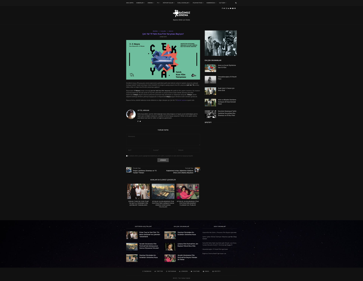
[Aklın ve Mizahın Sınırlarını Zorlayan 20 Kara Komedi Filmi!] (210, 102)
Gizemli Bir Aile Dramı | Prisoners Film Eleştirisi (216, 232)
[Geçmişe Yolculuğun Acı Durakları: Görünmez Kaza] (132, 258)
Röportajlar (168, 3)
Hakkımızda (211, 3)
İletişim (222, 3)
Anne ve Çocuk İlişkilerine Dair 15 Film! (227, 66)
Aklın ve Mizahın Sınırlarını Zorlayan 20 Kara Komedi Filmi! (227, 102)
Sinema (150, 3)
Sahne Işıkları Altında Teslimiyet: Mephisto (215, 237)
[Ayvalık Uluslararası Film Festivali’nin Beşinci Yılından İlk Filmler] (187, 191)
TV (158, 3)
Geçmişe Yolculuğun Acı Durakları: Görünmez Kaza (148, 256)
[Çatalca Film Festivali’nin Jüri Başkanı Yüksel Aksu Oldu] (170, 246)
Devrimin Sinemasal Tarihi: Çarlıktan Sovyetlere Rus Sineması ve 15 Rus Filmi (227, 113)
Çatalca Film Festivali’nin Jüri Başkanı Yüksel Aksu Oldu (188, 245)
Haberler (139, 3)
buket (226, 249)
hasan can (223, 253)
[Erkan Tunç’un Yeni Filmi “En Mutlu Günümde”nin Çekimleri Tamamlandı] (138, 191)
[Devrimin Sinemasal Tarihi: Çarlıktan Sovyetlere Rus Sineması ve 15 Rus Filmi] (210, 114)
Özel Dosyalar (183, 3)
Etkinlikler (155, 31)
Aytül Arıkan (143, 111)
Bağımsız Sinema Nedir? (209, 253)
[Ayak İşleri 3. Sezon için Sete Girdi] (210, 91)
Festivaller (163, 31)
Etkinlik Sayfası (181, 100)
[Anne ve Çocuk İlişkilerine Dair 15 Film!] (210, 68)
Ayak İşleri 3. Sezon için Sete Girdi (226, 89)
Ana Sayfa (129, 3)
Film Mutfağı (197, 3)
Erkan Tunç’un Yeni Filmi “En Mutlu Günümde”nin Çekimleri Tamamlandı (138, 203)
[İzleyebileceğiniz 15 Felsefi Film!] (210, 79)
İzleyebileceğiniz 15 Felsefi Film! (227, 78)
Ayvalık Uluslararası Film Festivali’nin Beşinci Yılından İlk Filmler (188, 203)
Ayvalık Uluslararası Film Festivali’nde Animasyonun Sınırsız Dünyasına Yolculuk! (149, 246)
